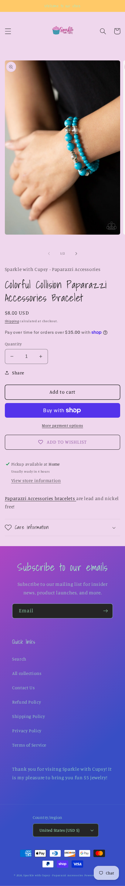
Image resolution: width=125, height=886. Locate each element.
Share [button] (18, 372)
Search (19, 658)
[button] (8, 31)
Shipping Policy (28, 716)
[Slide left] (49, 253)
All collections (26, 673)
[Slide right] (76, 253)
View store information (36, 480)
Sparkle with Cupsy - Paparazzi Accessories (53, 875)
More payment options (62, 425)
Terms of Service (29, 744)
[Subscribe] (106, 610)
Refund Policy (26, 701)
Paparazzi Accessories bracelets (40, 498)
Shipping (12, 321)
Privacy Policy (27, 730)
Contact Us (23, 687)
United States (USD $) (59, 830)
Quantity (13, 343)
